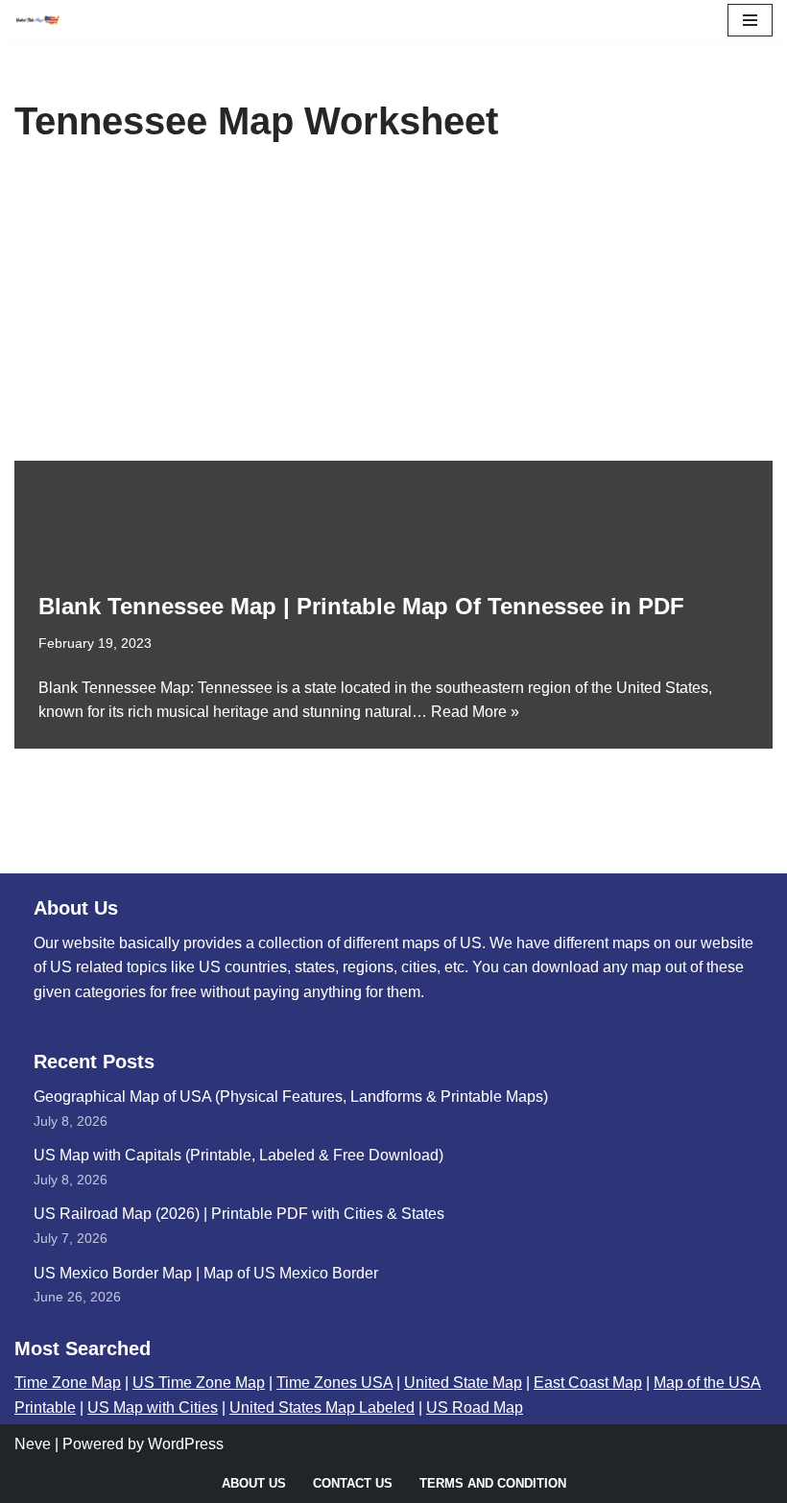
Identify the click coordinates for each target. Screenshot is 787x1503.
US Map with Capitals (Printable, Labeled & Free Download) (238, 1155)
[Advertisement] (393, 316)
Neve (32, 1444)
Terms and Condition (492, 1483)
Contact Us (353, 1483)
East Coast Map (588, 1382)
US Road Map (474, 1407)
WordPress (186, 1444)
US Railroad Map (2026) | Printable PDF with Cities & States (239, 1213)
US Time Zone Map (198, 1382)
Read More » (475, 712)
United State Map (463, 1382)
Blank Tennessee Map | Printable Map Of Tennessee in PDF (361, 606)
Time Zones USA (334, 1382)
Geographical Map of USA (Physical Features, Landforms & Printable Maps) (291, 1096)
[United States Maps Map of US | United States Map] (37, 20)
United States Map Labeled (322, 1407)
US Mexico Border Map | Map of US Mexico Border (206, 1273)
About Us (254, 1483)
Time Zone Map (67, 1382)
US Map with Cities (152, 1407)
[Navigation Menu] (750, 20)
